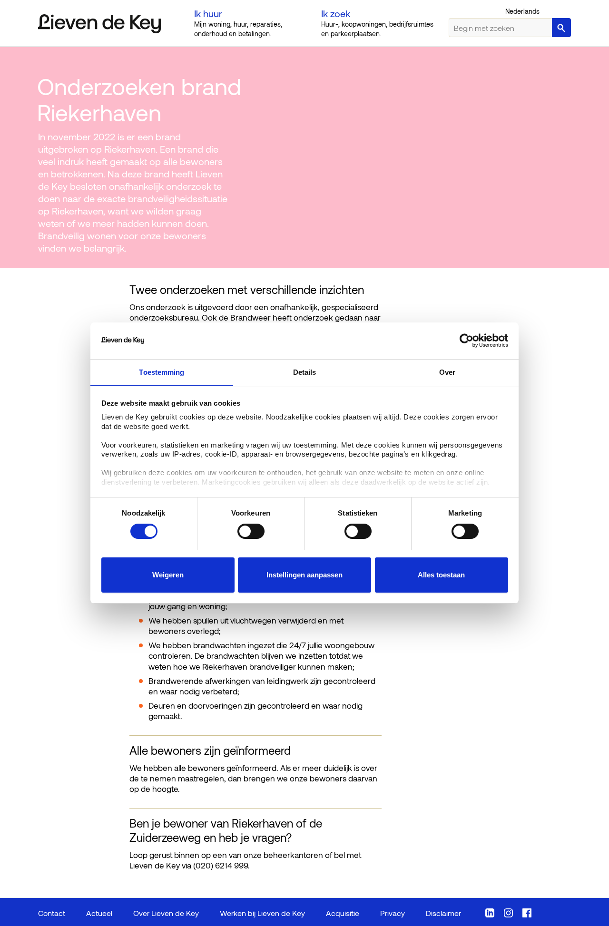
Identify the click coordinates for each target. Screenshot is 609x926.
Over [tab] (447, 372)
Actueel (99, 912)
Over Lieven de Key (166, 912)
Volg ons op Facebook (526, 912)
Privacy (392, 912)
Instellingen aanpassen (304, 575)
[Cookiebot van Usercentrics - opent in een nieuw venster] (466, 340)
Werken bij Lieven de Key (262, 912)
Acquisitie (342, 912)
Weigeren (168, 575)
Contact (51, 912)
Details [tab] (304, 372)
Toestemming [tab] (161, 372)
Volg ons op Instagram (508, 912)
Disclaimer (443, 912)
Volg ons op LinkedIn (489, 912)
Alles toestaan (441, 575)
